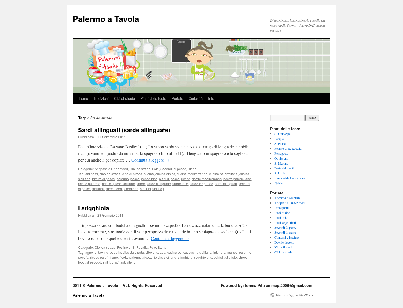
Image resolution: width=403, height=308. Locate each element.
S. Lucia (279, 173)
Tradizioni (101, 98)
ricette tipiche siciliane (118, 183)
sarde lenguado (201, 183)
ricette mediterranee (207, 178)
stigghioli (217, 257)
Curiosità (196, 98)
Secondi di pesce (173, 168)
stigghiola (185, 257)
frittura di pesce (103, 178)
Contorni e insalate (286, 237)
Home (83, 98)
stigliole (231, 257)
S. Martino (281, 163)
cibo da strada (110, 173)
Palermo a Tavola (106, 18)
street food (114, 188)
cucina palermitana (223, 173)
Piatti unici (281, 217)
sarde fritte (180, 183)
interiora (219, 252)
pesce (135, 178)
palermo (123, 178)
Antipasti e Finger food (111, 168)
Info (211, 98)
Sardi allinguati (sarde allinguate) (124, 130)
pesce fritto (149, 178)
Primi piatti (281, 207)
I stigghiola (93, 208)
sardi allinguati (226, 183)
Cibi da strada (140, 168)
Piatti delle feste (153, 98)
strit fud (145, 188)
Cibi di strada (124, 98)
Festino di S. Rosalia (132, 247)
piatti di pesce (169, 178)
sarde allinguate (159, 183)
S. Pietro (280, 143)
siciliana (98, 188)
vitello (131, 262)
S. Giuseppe (282, 133)
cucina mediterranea (192, 173)
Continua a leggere (150, 160)
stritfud (157, 188)
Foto (155, 168)
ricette (185, 178)
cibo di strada (132, 173)
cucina (149, 173)
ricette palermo (89, 183)
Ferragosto (281, 153)
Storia (192, 168)
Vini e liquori (283, 247)
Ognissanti (281, 158)
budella (115, 252)
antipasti (91, 173)
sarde (141, 183)
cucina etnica (165, 173)
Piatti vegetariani (285, 222)
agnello (91, 252)
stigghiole (201, 257)
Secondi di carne (285, 232)
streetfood (131, 188)
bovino (103, 252)
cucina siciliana (200, 252)
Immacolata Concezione (289, 178)
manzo (232, 252)
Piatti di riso (282, 212)
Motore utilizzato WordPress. (295, 295)
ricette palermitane (237, 178)
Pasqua (279, 138)
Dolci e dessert (284, 242)
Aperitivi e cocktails (287, 198)
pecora (83, 257)
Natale (278, 183)
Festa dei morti (284, 168)
